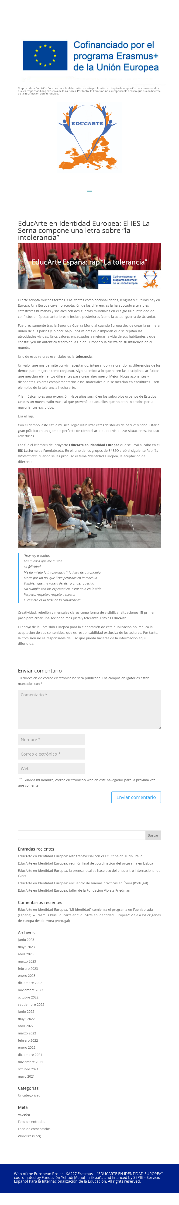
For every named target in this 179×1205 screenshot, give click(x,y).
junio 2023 (26, 939)
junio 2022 (26, 1011)
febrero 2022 (28, 1040)
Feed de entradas (31, 1121)
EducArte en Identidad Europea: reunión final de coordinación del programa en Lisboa (85, 863)
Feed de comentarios (34, 1129)
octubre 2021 (28, 1069)
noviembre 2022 (30, 990)
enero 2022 (26, 1047)
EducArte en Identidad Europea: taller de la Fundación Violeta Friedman (74, 890)
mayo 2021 (26, 1076)
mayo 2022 (26, 1018)
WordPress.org (29, 1136)
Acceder (24, 1114)
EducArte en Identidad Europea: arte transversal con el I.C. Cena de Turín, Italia (80, 856)
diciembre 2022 (30, 983)
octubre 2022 (28, 997)
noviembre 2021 (30, 1062)
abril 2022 (26, 1026)
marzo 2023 (27, 961)
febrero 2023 (28, 968)
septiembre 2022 (31, 1004)
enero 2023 (26, 975)
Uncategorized (29, 1095)
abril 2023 (26, 954)
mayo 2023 (26, 947)
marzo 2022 (27, 1033)
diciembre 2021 (30, 1054)
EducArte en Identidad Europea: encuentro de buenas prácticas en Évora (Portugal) (83, 883)
